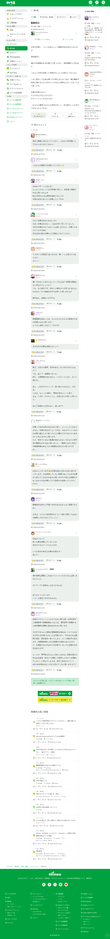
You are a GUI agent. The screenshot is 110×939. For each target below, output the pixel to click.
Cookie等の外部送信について (75, 878)
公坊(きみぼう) (40, 159)
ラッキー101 (41, 464)
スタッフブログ (12, 919)
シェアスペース (37, 905)
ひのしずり (39, 361)
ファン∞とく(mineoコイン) (91, 916)
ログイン (52, 680)
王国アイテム (86, 921)
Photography (87, 901)
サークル (10, 923)
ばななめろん (40, 612)
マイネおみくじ (87, 919)
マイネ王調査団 (62, 921)
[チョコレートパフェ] (33, 533)
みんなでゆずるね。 (37, 911)
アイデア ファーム (13, 910)
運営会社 (89, 878)
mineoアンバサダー (64, 905)
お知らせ (86, 931)
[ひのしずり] (33, 362)
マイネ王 (60, 899)
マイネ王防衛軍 (88, 897)
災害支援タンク (36, 901)
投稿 (34, 17)
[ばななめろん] (33, 614)
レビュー (35, 918)
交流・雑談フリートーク (42, 26)
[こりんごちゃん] (33, 216)
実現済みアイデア (11, 915)
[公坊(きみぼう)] (33, 160)
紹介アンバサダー (62, 907)
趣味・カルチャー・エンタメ (14, 906)
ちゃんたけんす (40, 32)
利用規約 (47, 878)
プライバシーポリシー (58, 878)
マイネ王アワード (88, 909)
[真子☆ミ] (33, 276)
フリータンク (36, 894)
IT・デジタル (10, 904)
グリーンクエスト (63, 929)
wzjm (37, 498)
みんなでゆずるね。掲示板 (39, 914)
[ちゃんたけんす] (33, 33)
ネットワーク (61, 896)
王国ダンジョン (88, 894)
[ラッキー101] (33, 466)
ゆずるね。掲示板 (47, 17)
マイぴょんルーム (88, 928)
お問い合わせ (39, 878)
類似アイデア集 (11, 912)
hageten (38, 248)
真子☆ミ (40, 275)
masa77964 (40, 134)
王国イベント (86, 924)
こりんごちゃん (40, 214)
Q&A (8, 897)
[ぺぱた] (33, 313)
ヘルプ (74, 17)
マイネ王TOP (11, 894)
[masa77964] (33, 135)
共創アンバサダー (62, 915)
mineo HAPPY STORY (90, 913)
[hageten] (33, 249)
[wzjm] (33, 499)
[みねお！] (33, 181)
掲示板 (36, 10)
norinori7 (41, 340)
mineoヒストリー (88, 905)
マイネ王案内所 (62, 925)
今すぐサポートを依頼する (64, 912)
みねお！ (38, 180)
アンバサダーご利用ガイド (64, 917)
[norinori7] (33, 341)
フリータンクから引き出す (39, 899)
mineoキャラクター (62, 901)
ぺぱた (38, 312)
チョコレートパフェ (42, 532)
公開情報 (60, 894)
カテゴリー (62, 17)
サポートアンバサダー (63, 910)
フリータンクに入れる (38, 896)
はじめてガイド (23, 878)
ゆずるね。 (35, 909)
